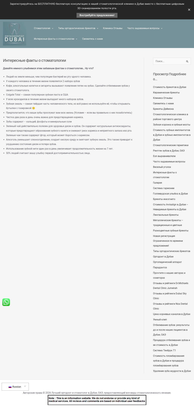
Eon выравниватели (164, 156)
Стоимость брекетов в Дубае (169, 87)
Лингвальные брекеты (166, 214)
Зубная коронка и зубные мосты (171, 124)
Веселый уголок (162, 167)
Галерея (157, 182)
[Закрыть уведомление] (189, 10)
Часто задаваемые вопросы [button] (143, 28)
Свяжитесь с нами (92, 38)
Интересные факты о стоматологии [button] (54, 38)
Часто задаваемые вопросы (169, 161)
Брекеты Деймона (163, 108)
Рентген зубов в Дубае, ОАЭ (169, 150)
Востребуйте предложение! (97, 15)
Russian (16, 386)
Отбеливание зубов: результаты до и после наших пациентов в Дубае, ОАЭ (171, 330)
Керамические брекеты (166, 92)
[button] (51, 28)
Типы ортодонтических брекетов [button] (76, 28)
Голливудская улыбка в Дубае (170, 193)
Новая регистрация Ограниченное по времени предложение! (168, 241)
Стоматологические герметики (170, 145)
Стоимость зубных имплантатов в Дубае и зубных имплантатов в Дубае (172, 135)
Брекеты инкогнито (164, 199)
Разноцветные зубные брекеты (170, 230)
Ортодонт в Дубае (163, 256)
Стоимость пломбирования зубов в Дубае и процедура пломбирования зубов (168, 360)
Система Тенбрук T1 (164, 350)
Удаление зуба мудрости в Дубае (172, 371)
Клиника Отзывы (112, 28)
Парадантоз (160, 267)
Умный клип (160, 319)
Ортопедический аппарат (167, 262)
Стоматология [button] (42, 28)
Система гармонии (163, 188)
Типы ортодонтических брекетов (171, 251)
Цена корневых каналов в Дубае (171, 314)
